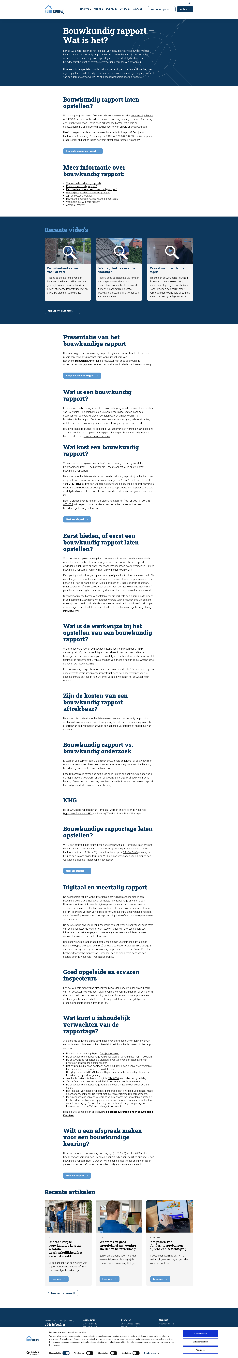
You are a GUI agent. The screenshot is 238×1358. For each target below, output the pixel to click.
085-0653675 (130, 136)
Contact (137, 9)
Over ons (98, 9)
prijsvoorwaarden (137, 126)
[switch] (89, 1353)
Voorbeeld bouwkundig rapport (83, 201)
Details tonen (150, 1353)
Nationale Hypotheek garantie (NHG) (83, 945)
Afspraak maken (166, 1324)
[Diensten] (90, 9)
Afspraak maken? (75, 204)
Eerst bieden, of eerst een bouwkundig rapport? (91, 189)
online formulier (93, 856)
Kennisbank (111, 9)
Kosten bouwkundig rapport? (81, 186)
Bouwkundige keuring (130, 1324)
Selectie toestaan (200, 1342)
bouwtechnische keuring (97, 436)
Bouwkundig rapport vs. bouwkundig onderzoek (92, 198)
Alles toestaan (200, 1334)
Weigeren (200, 1350)
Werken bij (125, 9)
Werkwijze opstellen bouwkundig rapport (88, 192)
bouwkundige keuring (142, 115)
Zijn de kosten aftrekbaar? (80, 195)
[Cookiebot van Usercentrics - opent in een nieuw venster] (33, 1353)
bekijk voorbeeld (110, 1053)
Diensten (84, 9)
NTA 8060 (113, 1078)
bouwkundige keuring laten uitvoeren (95, 844)
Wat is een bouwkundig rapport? (83, 183)
